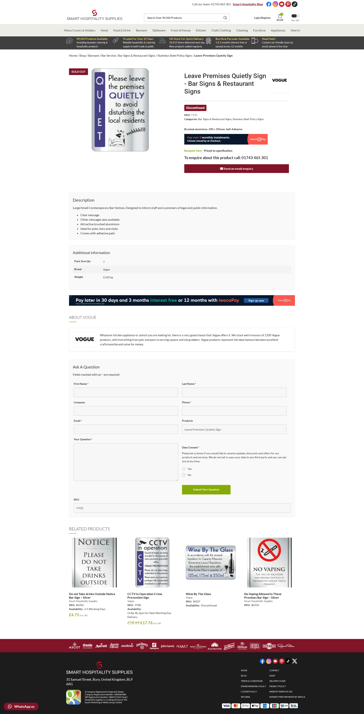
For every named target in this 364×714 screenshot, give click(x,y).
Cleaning (242, 30)
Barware (141, 30)
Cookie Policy (249, 691)
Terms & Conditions (252, 681)
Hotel (104, 30)
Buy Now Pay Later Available (232, 38)
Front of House (181, 30)
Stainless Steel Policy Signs (175, 55)
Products (187, 420)
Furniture (259, 30)
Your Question (83, 439)
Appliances (278, 30)
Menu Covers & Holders (79, 30)
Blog (244, 675)
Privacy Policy (277, 686)
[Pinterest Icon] (288, 4)
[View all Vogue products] (279, 83)
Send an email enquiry (238, 168)
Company (79, 402)
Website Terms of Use (280, 691)
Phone (186, 402)
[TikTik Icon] (294, 4)
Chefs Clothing (221, 30)
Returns (245, 697)
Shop (82, 55)
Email (78, 420)
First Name (81, 383)
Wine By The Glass (198, 594)
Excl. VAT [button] (295, 20)
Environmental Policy (253, 686)
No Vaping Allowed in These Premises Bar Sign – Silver (263, 595)
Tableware (159, 30)
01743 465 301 (221, 4)
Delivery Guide (277, 681)
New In (295, 30)
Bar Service (108, 55)
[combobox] (187, 17)
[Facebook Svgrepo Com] (269, 4)
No (189, 474)
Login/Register (262, 17)
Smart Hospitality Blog (248, 4)
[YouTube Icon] (281, 4)
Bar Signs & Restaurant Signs (136, 55)
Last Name (189, 383)
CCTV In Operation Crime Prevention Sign (144, 595)
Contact (274, 670)
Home (73, 55)
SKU (76, 499)
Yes (190, 468)
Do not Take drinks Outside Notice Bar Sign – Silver (92, 595)
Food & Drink (122, 30)
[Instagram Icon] (275, 4)
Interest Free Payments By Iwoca (287, 697)
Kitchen (201, 30)
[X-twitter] (294, 661)
